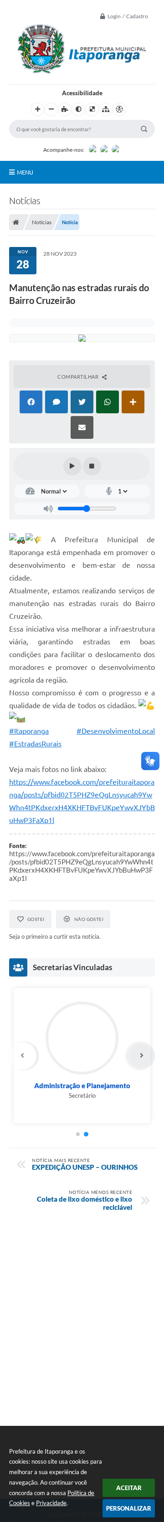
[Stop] (92, 466)
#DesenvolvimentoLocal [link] (116, 731)
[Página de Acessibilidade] (119, 109)
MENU (25, 172)
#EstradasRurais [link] (35, 744)
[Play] (72, 466)
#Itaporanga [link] (29, 731)
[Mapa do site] (106, 109)
